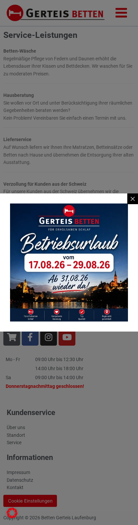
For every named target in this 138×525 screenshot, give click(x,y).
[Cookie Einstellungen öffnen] (12, 516)
